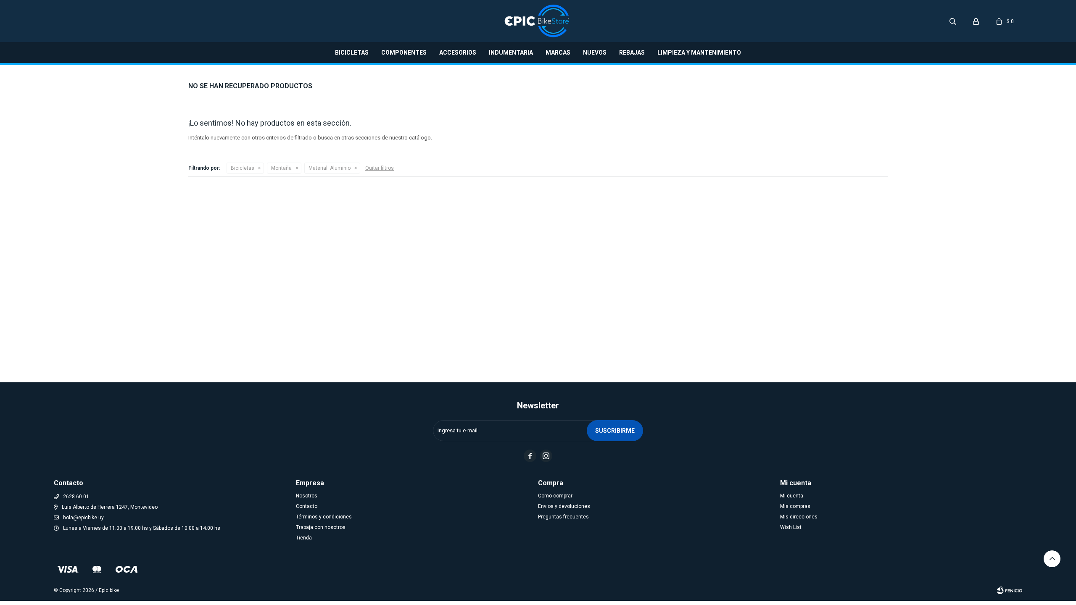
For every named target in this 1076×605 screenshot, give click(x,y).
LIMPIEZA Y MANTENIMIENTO (699, 52)
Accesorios (457, 52)
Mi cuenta (791, 496)
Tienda (304, 538)
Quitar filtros (379, 168)
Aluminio (330, 168)
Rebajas (632, 52)
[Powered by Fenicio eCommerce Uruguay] (1009, 590)
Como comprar (555, 496)
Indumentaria (511, 52)
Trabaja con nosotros (320, 527)
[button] (952, 21)
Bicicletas (352, 52)
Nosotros (306, 496)
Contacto (306, 506)
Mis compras (795, 506)
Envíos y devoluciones (564, 506)
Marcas (558, 52)
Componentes (404, 52)
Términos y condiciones (324, 517)
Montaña (281, 168)
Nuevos (595, 52)
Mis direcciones (799, 517)
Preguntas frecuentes (563, 517)
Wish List (791, 527)
